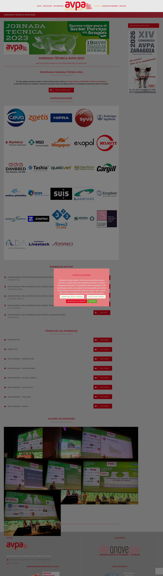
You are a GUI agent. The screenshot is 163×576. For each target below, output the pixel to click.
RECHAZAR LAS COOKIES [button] (76, 301)
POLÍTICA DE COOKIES (96, 297)
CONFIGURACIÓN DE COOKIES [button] (72, 297)
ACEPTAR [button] (92, 301)
